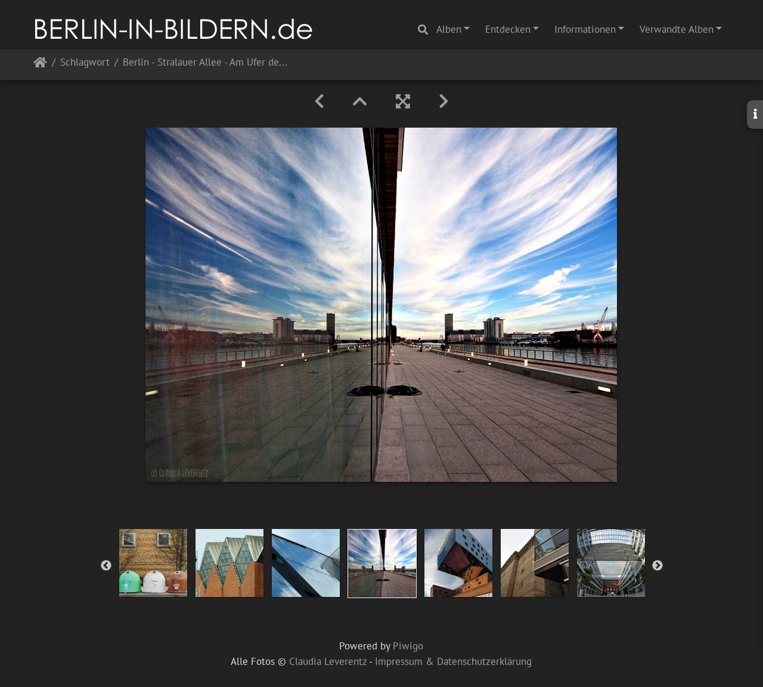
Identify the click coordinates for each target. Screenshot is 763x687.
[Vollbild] (403, 101)
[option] (153, 563)
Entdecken (508, 29)
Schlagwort (85, 63)
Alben (448, 29)
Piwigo (408, 645)
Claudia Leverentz (328, 661)
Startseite (40, 64)
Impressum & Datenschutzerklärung (453, 661)
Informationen (585, 29)
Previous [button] (106, 566)
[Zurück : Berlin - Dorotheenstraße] (319, 101)
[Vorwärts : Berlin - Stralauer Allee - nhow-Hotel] (443, 101)
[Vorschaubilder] (360, 101)
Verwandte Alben (677, 29)
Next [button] (657, 566)
